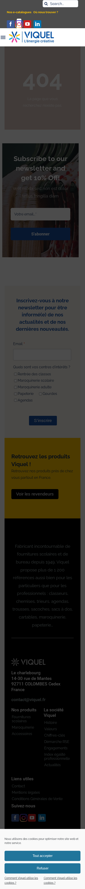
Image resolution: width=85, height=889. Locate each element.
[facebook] (11, 24)
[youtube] (27, 24)
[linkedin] (37, 24)
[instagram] (19, 24)
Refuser (43, 868)
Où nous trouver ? (45, 12)
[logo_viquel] (31, 33)
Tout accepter (43, 856)
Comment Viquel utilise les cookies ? (21, 880)
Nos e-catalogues (19, 12)
